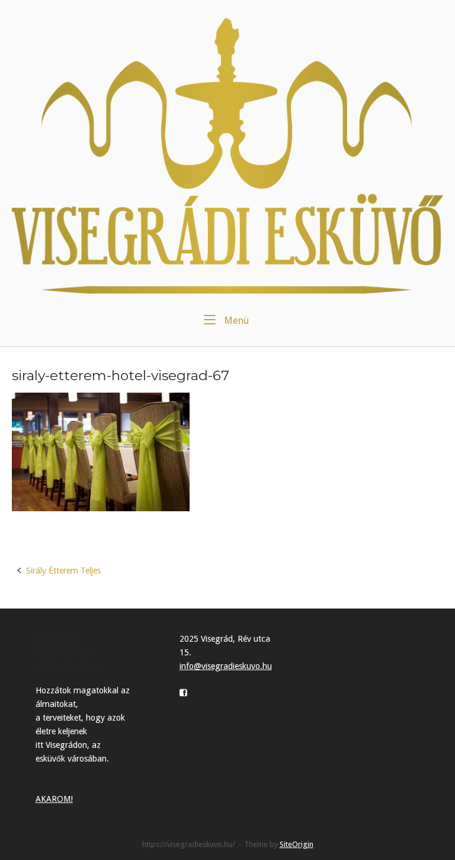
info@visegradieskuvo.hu (226, 666)
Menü (235, 320)
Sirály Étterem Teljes (63, 570)
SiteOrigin (296, 844)
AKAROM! (54, 799)
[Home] (227, 155)
